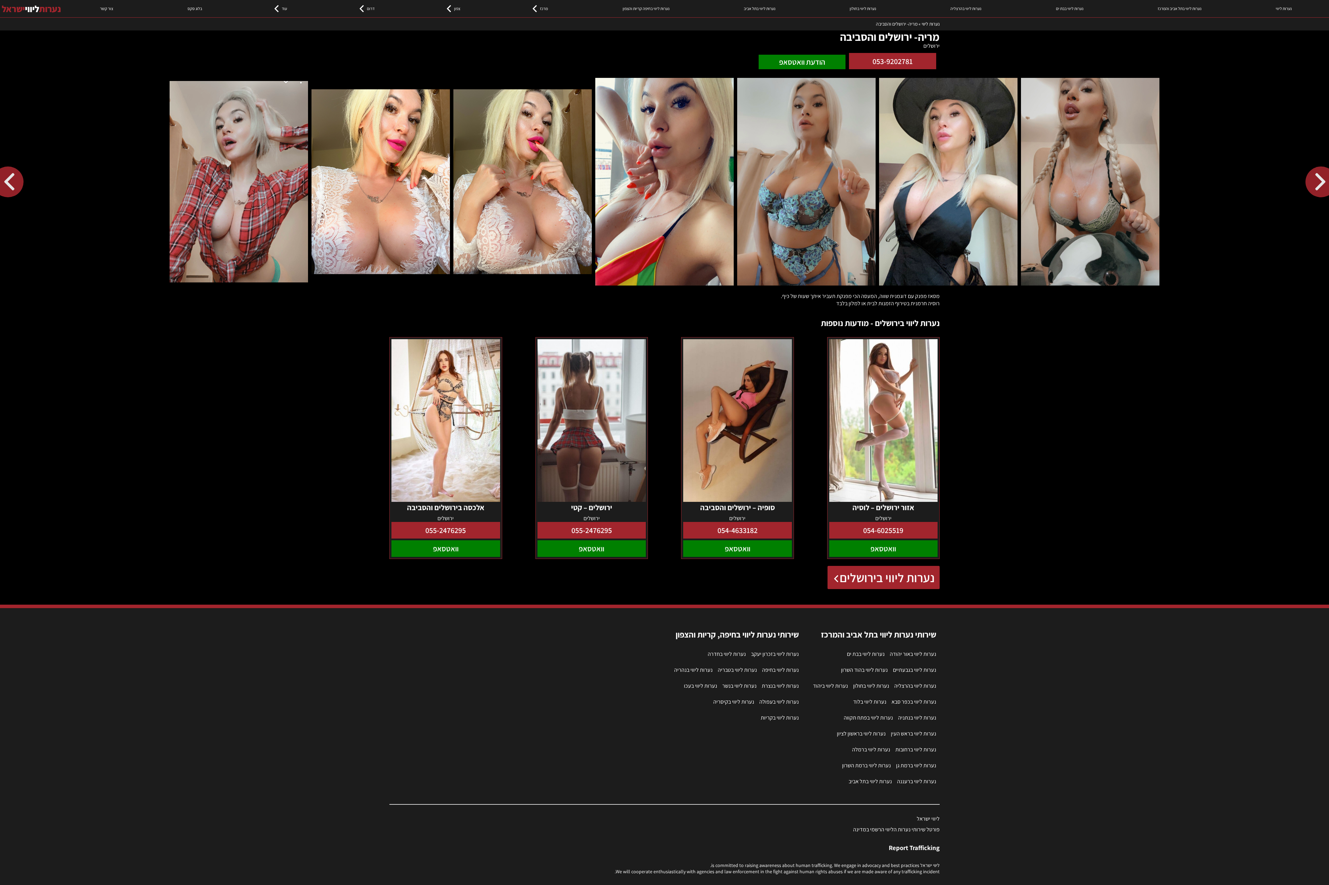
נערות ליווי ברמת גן (916, 765)
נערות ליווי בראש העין (913, 733)
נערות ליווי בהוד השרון (864, 670)
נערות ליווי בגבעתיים (914, 670)
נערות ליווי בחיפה (780, 670)
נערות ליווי (1284, 8)
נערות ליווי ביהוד (830, 685)
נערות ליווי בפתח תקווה (868, 717)
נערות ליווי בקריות (780, 717)
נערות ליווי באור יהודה (913, 654)
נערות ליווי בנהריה (693, 670)
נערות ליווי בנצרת (780, 685)
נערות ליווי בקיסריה (733, 701)
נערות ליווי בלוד (869, 701)
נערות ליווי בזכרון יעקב (775, 654)
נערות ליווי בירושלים (887, 577)
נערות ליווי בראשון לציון (861, 733)
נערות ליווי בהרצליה (965, 8)
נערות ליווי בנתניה (917, 717)
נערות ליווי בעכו (700, 685)
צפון (457, 8)
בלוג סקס (195, 8)
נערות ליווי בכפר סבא (914, 701)
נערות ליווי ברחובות (915, 749)
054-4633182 (737, 530)
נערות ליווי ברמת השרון (866, 765)
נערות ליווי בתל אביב (759, 8)
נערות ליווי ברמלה (871, 749)
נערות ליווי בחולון (863, 8)
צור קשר (106, 8)
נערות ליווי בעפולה (779, 701)
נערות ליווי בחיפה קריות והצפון (646, 8)
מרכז (544, 8)
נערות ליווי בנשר (739, 685)
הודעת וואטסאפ (802, 62)
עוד (284, 8)
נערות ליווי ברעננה (916, 781)
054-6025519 (883, 530)
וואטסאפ (883, 548)
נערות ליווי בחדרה (727, 654)
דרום (370, 8)
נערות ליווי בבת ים (1069, 8)
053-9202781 (893, 61)
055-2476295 (591, 530)
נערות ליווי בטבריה (737, 670)
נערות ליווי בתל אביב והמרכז (1179, 8)
